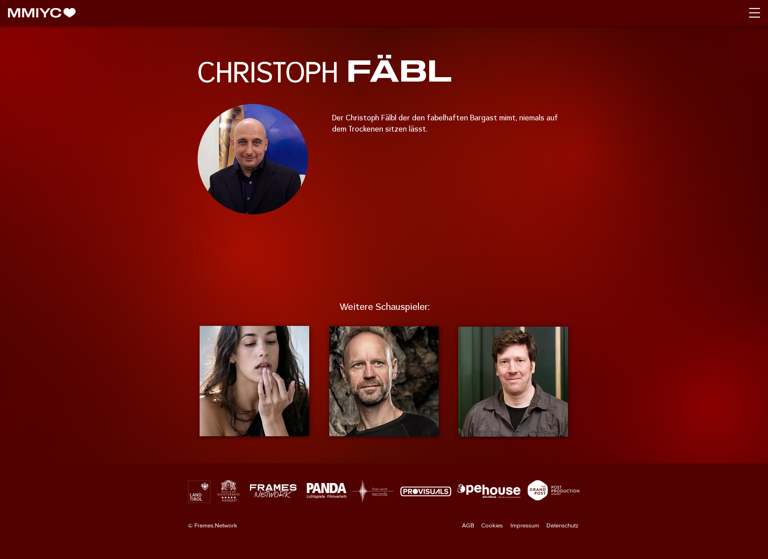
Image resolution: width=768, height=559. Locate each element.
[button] (754, 13)
